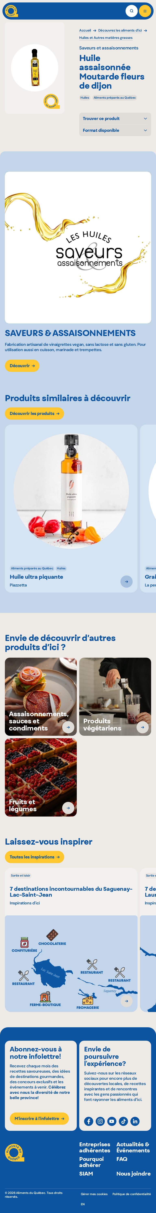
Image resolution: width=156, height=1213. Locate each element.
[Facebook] (88, 1121)
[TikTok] (123, 1121)
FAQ (121, 1158)
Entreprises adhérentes (94, 1147)
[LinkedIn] (135, 1121)
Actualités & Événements (133, 1147)
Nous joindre (133, 1173)
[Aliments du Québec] (11, 11)
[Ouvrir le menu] (145, 11)
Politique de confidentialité (132, 1194)
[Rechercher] (132, 11)
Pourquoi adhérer (91, 1161)
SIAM (86, 1173)
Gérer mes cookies (94, 1194)
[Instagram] (100, 1121)
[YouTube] (111, 1121)
